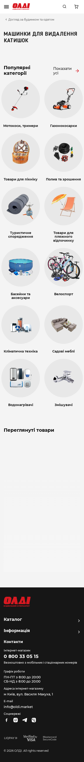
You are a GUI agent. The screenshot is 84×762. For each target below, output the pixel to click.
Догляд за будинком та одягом (31, 19)
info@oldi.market (18, 707)
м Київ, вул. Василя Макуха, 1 (28, 694)
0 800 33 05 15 (21, 656)
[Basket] (76, 6)
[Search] (64, 7)
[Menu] (6, 7)
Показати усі (62, 71)
